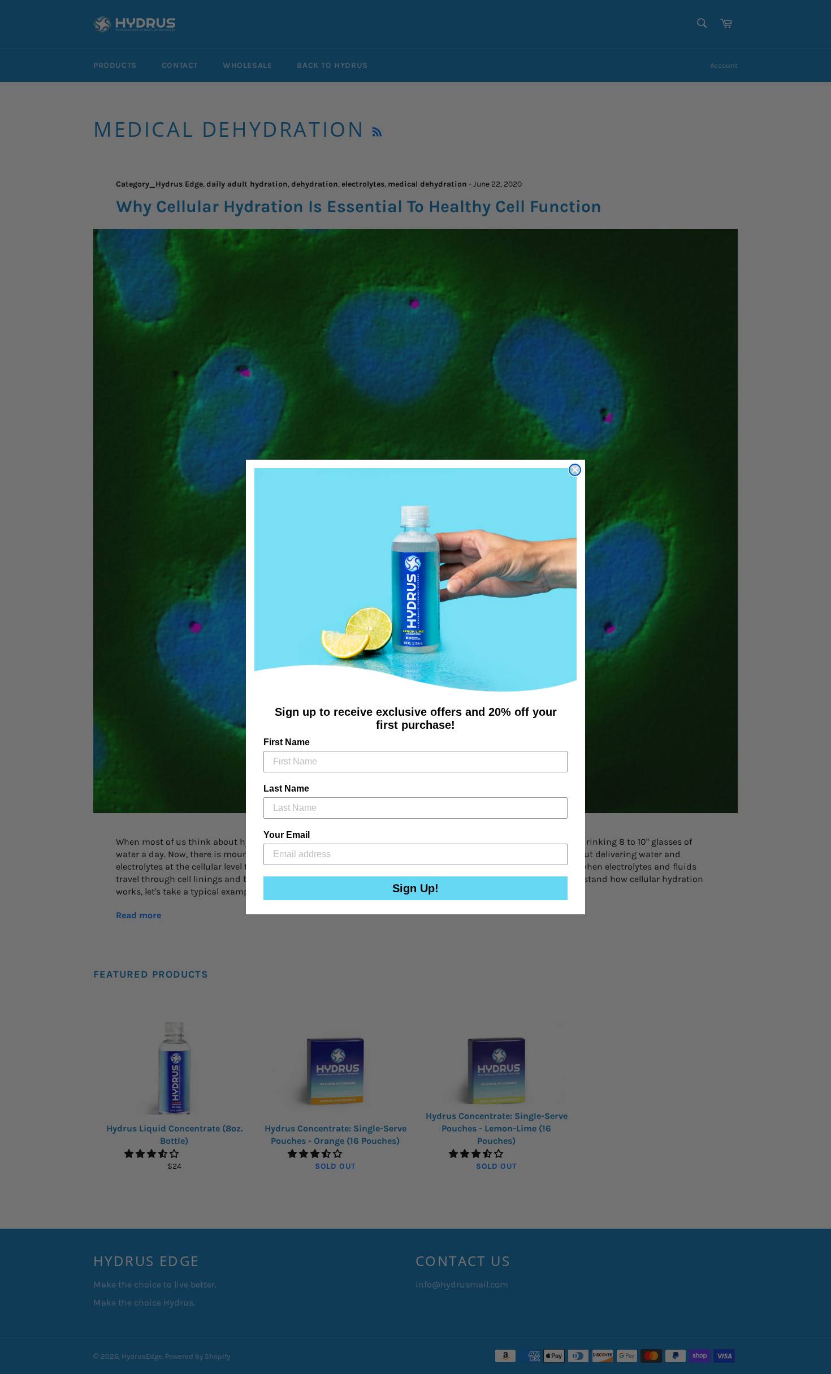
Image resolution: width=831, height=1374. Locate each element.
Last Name (286, 788)
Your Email (286, 835)
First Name (286, 742)
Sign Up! (415, 888)
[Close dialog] (575, 470)
